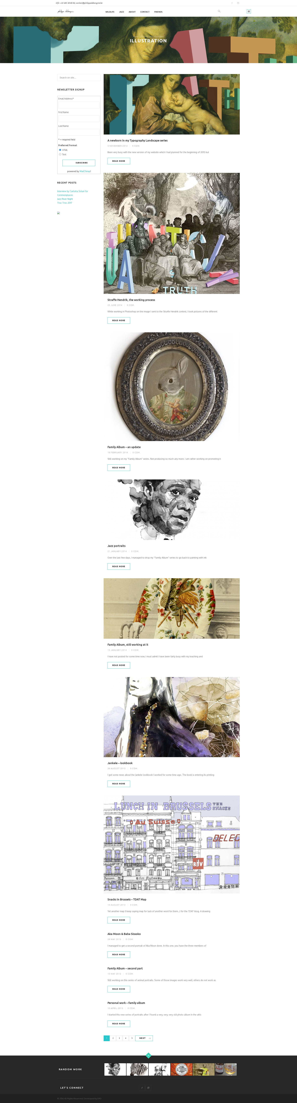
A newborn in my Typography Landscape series (138, 140)
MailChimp (85, 171)
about (132, 12)
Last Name (63, 126)
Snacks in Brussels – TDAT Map (127, 899)
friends (158, 12)
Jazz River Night (65, 199)
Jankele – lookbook (120, 763)
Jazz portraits (116, 546)
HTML (65, 150)
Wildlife (109, 12)
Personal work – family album (126, 1003)
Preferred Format (67, 145)
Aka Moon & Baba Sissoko (124, 934)
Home (135, 36)
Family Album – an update (124, 447)
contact (145, 12)
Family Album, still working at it (128, 644)
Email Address (66, 98)
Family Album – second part (125, 968)
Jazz (121, 12)
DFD (99, 1098)
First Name (63, 112)
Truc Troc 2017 (64, 202)
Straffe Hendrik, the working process (131, 300)
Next (142, 1038)
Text (64, 154)
